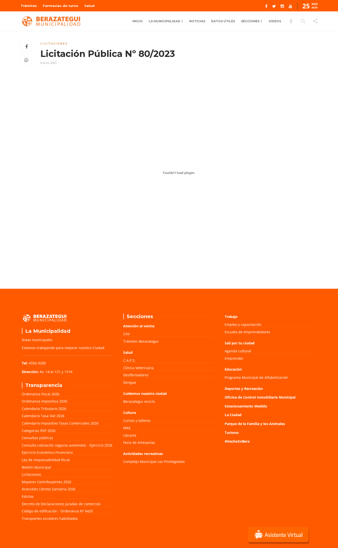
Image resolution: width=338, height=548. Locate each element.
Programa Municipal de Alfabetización (256, 377)
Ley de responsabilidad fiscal (46, 459)
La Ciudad (233, 414)
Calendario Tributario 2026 (44, 408)
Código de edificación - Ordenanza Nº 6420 (57, 511)
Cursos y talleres (137, 420)
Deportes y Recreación (244, 388)
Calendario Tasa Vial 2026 (43, 415)
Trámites (29, 6)
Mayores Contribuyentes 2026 (46, 481)
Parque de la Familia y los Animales (255, 423)
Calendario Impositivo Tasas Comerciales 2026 (60, 423)
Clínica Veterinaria (138, 367)
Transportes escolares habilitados (50, 518)
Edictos (28, 496)
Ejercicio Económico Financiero (47, 452)
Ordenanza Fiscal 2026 (40, 394)
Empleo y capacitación (243, 324)
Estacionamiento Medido (246, 406)
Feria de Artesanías (139, 442)
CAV (126, 334)
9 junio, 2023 (48, 63)
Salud (89, 6)
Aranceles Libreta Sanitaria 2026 (48, 489)
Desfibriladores (135, 375)
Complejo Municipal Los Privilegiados (154, 461)
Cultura (129, 412)
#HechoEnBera (237, 441)
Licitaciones (54, 43)
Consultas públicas (37, 437)
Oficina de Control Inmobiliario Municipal (260, 397)
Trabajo (231, 316)
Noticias (197, 21)
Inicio (137, 21)
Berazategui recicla (139, 401)
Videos (275, 21)
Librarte (129, 435)
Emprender (234, 358)
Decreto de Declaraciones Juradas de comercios (61, 503)
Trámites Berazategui (141, 341)
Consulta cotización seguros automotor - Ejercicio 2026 (67, 445)
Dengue (129, 382)
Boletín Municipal (36, 467)
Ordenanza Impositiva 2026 (44, 401)
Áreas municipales (37, 339)
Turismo (232, 432)
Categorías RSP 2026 (38, 430)
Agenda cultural (238, 351)
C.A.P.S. (129, 360)
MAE (127, 428)
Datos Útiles (223, 21)
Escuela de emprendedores (247, 332)
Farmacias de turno (60, 6)
